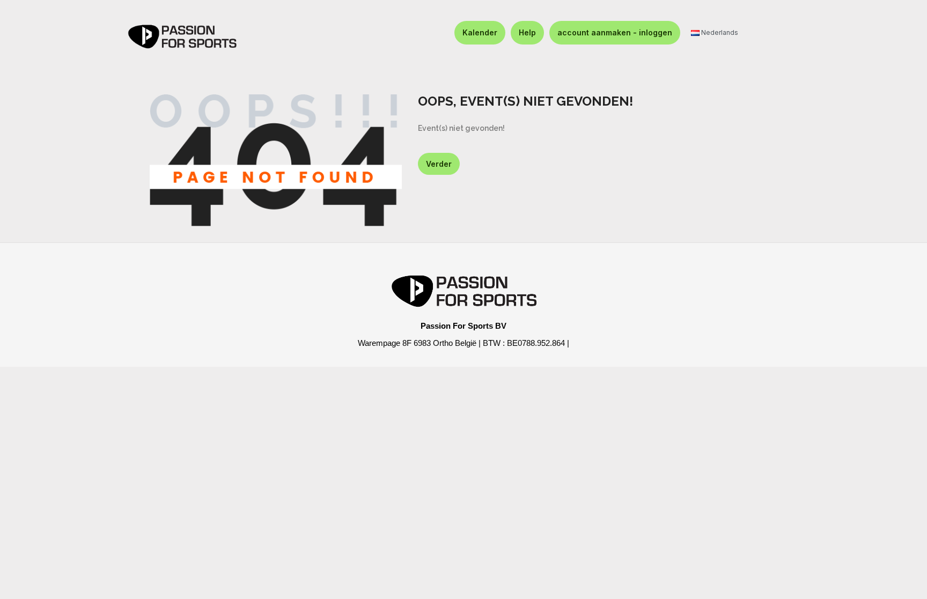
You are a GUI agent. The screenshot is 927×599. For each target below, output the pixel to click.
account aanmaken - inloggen (614, 32)
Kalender (479, 32)
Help (527, 32)
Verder (439, 163)
